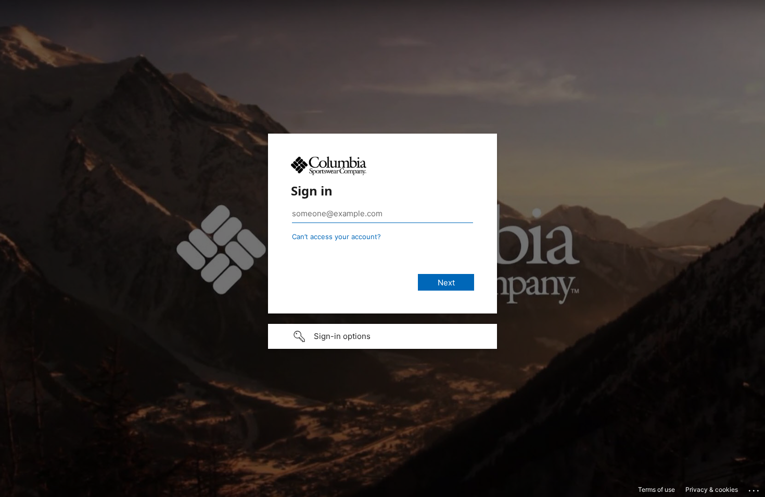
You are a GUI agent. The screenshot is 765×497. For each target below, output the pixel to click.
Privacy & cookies (711, 489)
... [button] (754, 488)
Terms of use (656, 489)
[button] (382, 336)
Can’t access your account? (336, 236)
